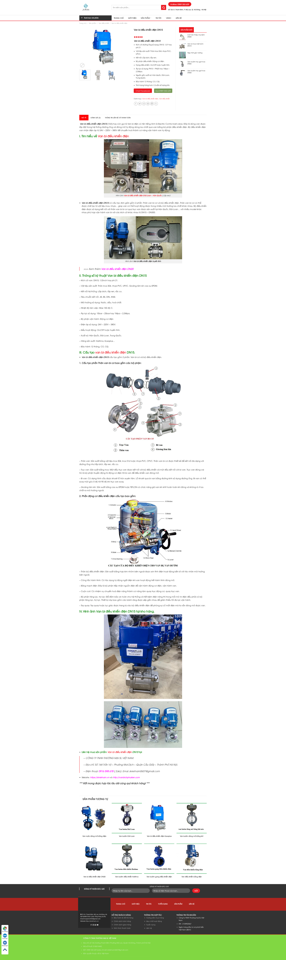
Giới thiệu (132, 18)
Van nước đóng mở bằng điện (94, 836)
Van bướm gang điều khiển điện (159, 877)
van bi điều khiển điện (110, 352)
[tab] (83, 117)
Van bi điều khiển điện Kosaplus (159, 836)
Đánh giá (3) (96, 118)
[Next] (127, 48)
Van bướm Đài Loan (127, 836)
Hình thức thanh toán (122, 928)
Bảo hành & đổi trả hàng (123, 918)
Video (168, 18)
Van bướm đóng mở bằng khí (191, 836)
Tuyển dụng (163, 904)
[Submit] (163, 7)
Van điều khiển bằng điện (192, 877)
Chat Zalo (5, 938)
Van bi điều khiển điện (119, 23)
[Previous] (83, 48)
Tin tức (159, 18)
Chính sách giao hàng (122, 924)
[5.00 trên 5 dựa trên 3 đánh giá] (153, 37)
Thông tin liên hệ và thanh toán (117, 118)
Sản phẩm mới (186, 30)
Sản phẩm (145, 18)
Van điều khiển (104, 23)
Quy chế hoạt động (154, 921)
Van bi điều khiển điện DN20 (94, 877)
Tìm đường (5, 931)
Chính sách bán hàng (122, 921)
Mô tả (84, 118)
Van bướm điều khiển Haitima (126, 877)
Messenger (5, 945)
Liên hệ (179, 18)
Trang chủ (119, 18)
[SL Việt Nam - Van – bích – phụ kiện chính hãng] (93, 7)
